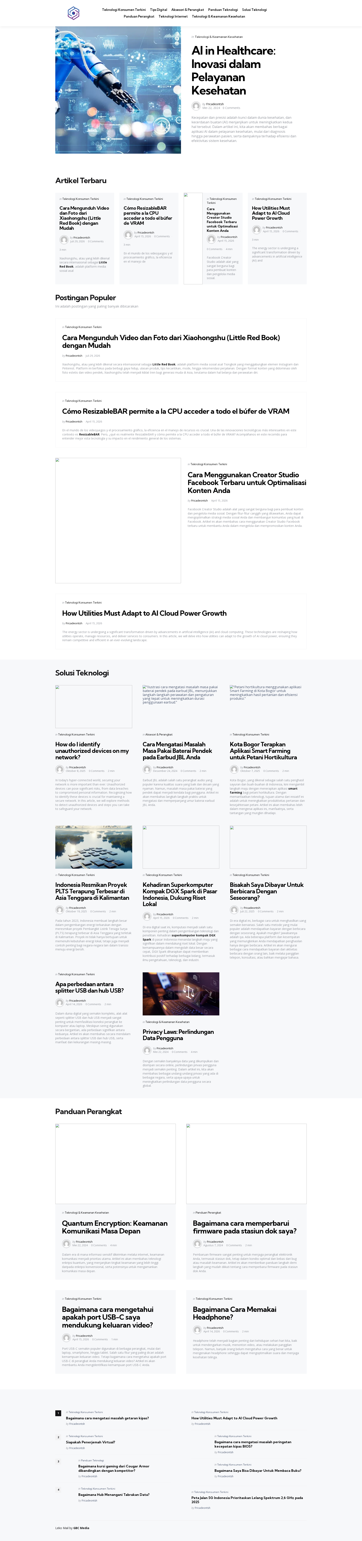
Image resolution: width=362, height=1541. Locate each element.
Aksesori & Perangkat (187, 10)
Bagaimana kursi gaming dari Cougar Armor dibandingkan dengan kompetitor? (113, 1468)
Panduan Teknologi (223, 10)
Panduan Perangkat (139, 16)
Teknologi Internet (173, 16)
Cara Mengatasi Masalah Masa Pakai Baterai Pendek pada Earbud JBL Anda (177, 750)
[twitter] (284, 10)
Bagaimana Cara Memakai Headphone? (234, 1313)
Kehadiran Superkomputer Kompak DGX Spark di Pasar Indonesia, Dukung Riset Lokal (180, 894)
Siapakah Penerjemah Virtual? (90, 1442)
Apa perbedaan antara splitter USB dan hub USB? (89, 987)
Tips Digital (158, 10)
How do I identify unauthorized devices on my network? (92, 750)
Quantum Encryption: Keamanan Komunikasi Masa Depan (115, 1227)
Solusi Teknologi (254, 10)
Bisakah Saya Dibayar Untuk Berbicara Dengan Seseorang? (267, 891)
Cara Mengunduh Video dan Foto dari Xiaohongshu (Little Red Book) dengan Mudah (84, 218)
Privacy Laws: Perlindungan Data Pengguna (178, 1035)
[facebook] (290, 10)
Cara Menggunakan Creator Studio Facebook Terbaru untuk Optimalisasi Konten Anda (222, 220)
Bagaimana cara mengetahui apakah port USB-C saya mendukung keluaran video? (107, 1317)
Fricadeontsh (215, 104)
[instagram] (284, 16)
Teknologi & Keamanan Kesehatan (218, 16)
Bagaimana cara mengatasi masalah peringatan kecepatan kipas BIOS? (253, 1444)
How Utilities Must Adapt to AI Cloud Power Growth (271, 213)
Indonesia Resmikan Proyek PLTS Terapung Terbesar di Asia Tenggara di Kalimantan (92, 891)
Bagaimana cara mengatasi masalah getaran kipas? (107, 1418)
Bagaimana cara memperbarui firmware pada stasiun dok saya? (244, 1227)
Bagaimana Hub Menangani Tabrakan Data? (114, 1494)
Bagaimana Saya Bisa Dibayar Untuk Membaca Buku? (258, 1470)
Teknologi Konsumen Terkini (124, 10)
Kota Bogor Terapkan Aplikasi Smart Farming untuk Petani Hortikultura (263, 750)
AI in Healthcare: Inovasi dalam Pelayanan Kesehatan (233, 70)
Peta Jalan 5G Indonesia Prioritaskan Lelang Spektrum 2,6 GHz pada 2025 (247, 1500)
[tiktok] (291, 16)
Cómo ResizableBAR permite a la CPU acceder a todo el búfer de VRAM (148, 215)
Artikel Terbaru (80, 180)
